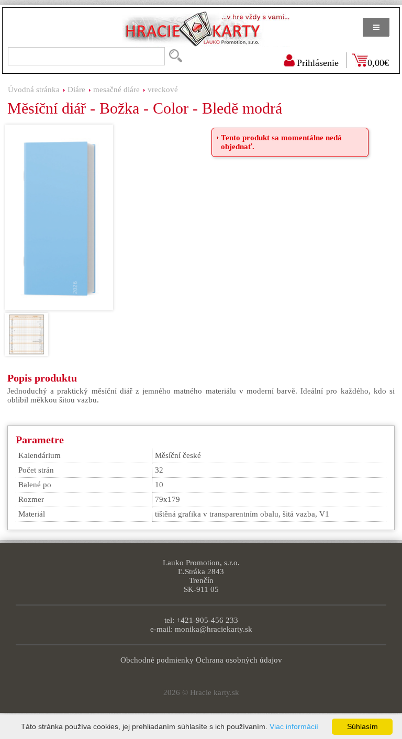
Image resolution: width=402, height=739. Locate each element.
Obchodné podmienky (157, 660)
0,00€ (378, 63)
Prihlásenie (318, 63)
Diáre (76, 89)
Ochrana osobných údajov (239, 660)
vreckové (163, 89)
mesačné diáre (116, 89)
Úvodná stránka (34, 89)
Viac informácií (294, 726)
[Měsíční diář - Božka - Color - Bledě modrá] (59, 217)
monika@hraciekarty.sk (213, 629)
